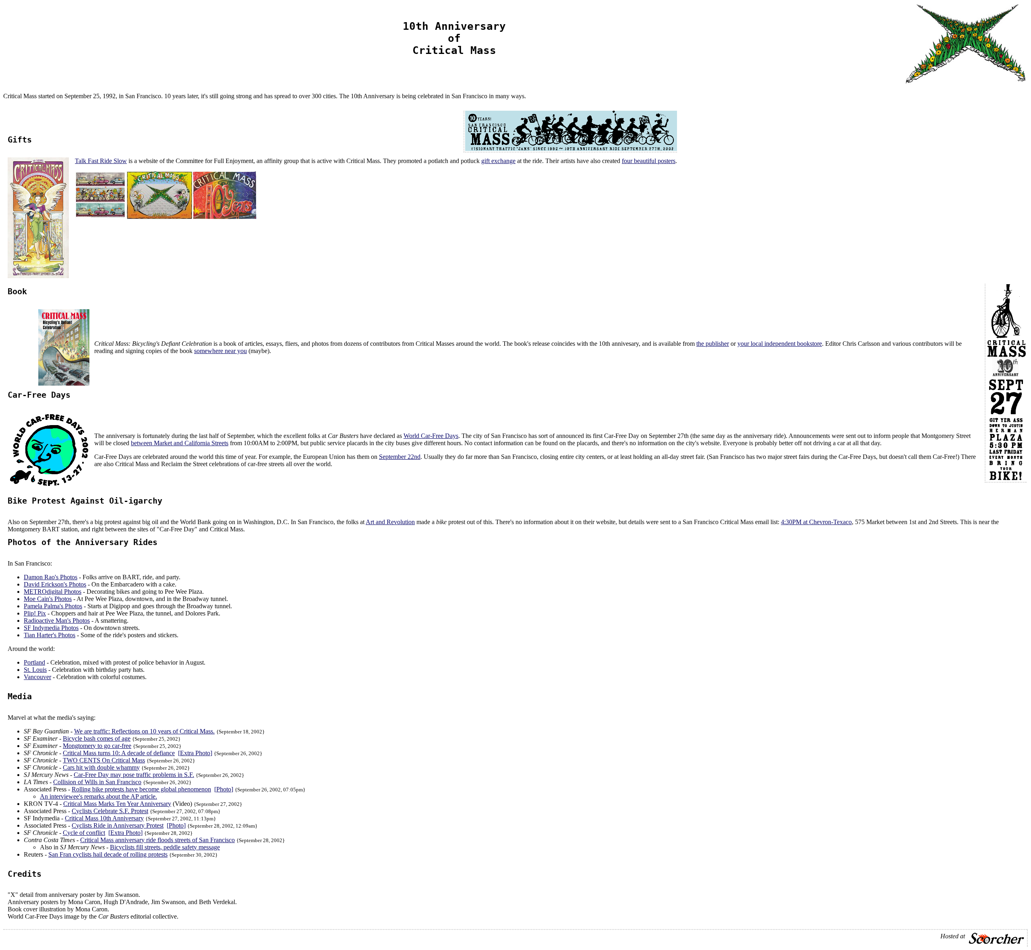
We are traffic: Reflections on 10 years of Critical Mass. (144, 731)
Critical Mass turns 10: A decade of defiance (119, 753)
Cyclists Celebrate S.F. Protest (110, 811)
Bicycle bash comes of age (96, 738)
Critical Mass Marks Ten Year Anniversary (117, 803)
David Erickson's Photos (55, 584)
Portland (34, 662)
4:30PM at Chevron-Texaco (816, 521)
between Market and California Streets (179, 443)
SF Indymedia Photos (51, 627)
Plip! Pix (35, 613)
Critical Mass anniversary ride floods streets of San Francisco (157, 839)
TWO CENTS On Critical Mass (104, 760)
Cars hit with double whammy (101, 767)
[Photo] (223, 789)
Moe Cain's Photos (48, 598)
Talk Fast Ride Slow (101, 160)
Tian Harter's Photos (49, 635)
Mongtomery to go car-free (97, 745)
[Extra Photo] (195, 753)
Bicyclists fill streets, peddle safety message (165, 847)
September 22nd (399, 456)
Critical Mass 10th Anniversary (104, 818)
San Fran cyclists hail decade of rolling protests (108, 854)
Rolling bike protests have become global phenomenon (141, 789)
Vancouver (37, 676)
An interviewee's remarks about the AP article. (98, 796)
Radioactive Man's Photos (57, 620)
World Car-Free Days (431, 435)
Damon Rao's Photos (50, 577)
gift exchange (498, 160)
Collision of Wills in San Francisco (97, 782)
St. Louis (35, 669)
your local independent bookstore (779, 343)
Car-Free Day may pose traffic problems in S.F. (134, 774)
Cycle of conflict (84, 832)
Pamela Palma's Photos (53, 606)
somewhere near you (220, 350)
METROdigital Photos (52, 591)
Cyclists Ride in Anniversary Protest (118, 825)
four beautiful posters (648, 160)
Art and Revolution (390, 521)
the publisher (712, 343)
